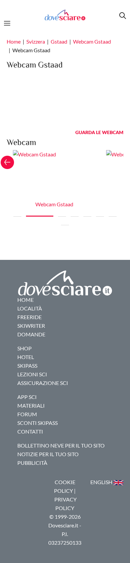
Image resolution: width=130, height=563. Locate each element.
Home (14, 41)
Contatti (30, 431)
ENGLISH (101, 482)
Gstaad (59, 41)
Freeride (29, 317)
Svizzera (35, 41)
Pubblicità (32, 463)
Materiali (31, 405)
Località (29, 308)
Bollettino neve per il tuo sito (61, 445)
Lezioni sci (32, 374)
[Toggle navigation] (9, 22)
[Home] (65, 15)
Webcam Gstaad (92, 41)
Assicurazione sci (42, 383)
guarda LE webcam (99, 132)
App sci (27, 397)
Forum (27, 414)
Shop (24, 348)
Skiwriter (31, 325)
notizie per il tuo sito (48, 454)
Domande (31, 334)
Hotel (25, 357)
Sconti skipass (37, 423)
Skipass (27, 365)
